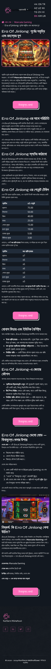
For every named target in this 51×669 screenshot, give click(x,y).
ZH (39, 12)
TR (43, 4)
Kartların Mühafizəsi (29, 660)
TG (35, 12)
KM (40, 16)
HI (43, 12)
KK (43, 8)
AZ (35, 8)
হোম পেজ (7, 22)
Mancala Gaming (23, 22)
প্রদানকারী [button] (22, 9)
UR (44, 16)
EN (40, 4)
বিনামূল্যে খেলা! (25, 105)
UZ (39, 8)
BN (36, 16)
